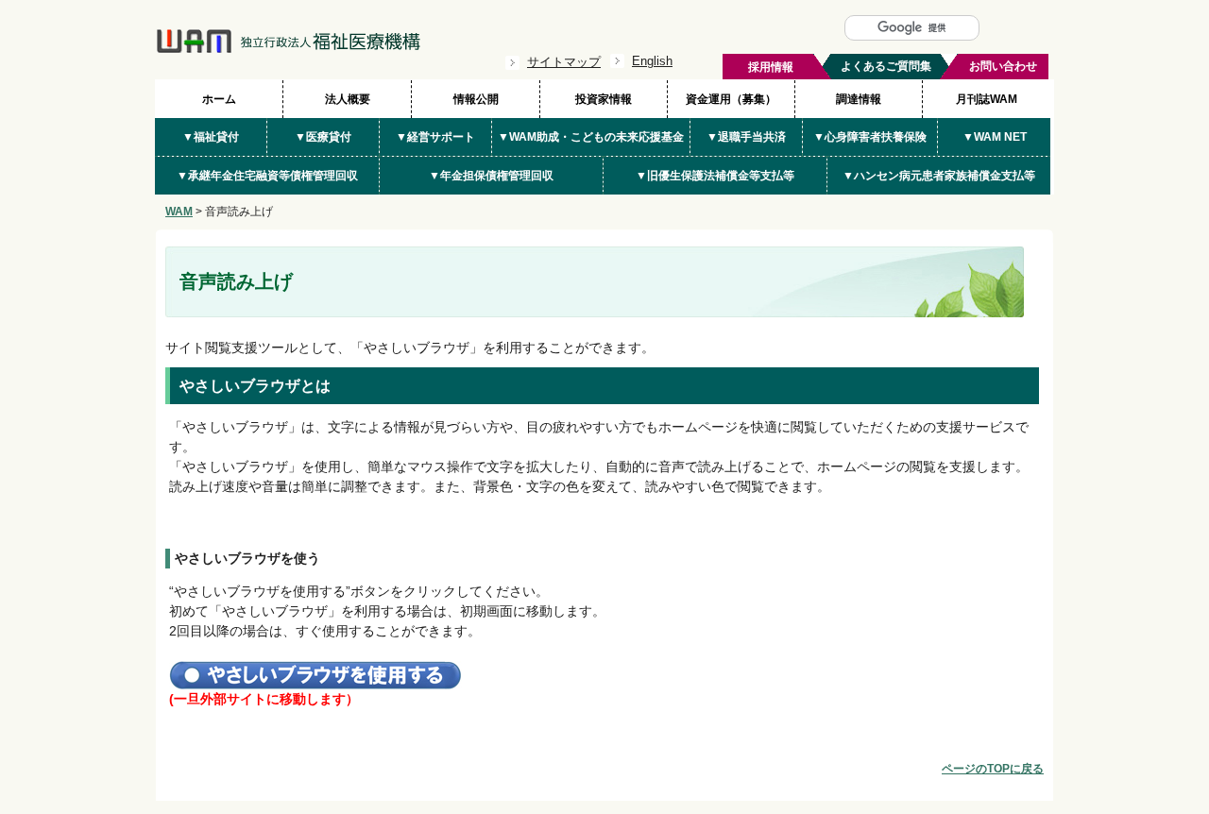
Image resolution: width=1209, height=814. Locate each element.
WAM (179, 211)
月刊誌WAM (986, 99)
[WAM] (288, 49)
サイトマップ (564, 62)
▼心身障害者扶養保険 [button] (870, 137)
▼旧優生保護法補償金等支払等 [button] (715, 175)
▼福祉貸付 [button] (210, 137)
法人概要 (347, 99)
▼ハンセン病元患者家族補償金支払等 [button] (939, 175)
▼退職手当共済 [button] (746, 137)
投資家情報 (603, 99)
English (652, 61)
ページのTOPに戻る (993, 768)
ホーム (219, 99)
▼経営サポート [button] (435, 137)
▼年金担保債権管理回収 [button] (491, 175)
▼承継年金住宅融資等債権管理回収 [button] (267, 175)
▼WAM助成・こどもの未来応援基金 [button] (591, 137)
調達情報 (858, 99)
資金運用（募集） (731, 99)
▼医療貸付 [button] (323, 137)
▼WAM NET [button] (994, 137)
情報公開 (476, 99)
